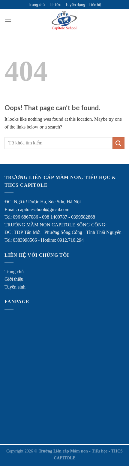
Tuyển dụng (75, 4)
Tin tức (55, 4)
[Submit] (118, 143)
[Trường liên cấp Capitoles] (64, 19)
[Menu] (8, 19)
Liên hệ (95, 4)
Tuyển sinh (15, 286)
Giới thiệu (13, 279)
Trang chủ (36, 4)
